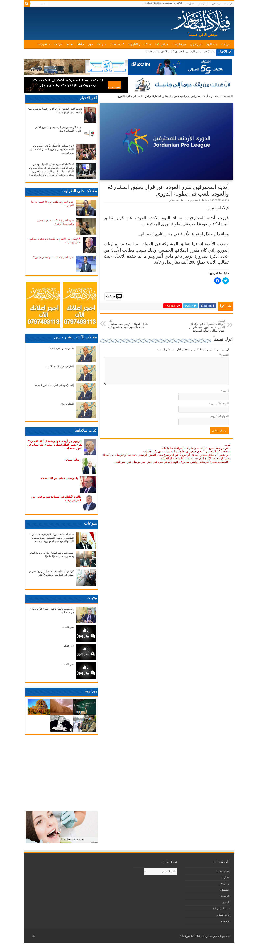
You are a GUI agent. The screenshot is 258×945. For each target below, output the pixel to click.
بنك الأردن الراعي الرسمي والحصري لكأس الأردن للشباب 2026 (180, 51)
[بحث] (27, 4)
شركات (58, 44)
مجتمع (70, 44)
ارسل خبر (203, 3)
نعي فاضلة (68, 627)
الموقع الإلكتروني (219, 416)
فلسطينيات (44, 44)
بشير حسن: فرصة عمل (61, 348)
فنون (90, 44)
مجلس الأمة (161, 44)
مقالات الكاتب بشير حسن (75, 337)
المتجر (226, 902)
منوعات (101, 44)
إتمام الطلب (223, 871)
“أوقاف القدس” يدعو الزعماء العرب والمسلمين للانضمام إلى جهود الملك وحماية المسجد (206, 326)
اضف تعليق (174, 200)
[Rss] (33, 936)
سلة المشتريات (221, 908)
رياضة (80, 43)
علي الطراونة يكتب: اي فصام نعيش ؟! (53, 257)
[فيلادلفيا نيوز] (201, 22)
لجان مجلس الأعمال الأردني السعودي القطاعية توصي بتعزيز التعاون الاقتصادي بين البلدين (52, 149)
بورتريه (91, 690)
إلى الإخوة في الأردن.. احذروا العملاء (54, 385)
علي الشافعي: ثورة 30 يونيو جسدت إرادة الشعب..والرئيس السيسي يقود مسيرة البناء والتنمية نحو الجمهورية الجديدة (51, 538)
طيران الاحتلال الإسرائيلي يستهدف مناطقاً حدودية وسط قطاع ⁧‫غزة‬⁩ (128, 324)
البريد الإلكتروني (219, 403)
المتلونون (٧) (67, 403)
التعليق (224, 354)
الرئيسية (228, 3)
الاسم (225, 390)
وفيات (92, 597)
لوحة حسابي (223, 914)
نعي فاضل (68, 645)
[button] (166, 141)
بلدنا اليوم (211, 44)
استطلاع (225, 889)
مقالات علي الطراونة (139, 44)
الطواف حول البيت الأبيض (60, 366)
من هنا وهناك (179, 44)
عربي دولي (196, 44)
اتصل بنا (190, 3)
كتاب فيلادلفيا (117, 44)
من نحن (216, 3)
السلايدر (215, 96)
